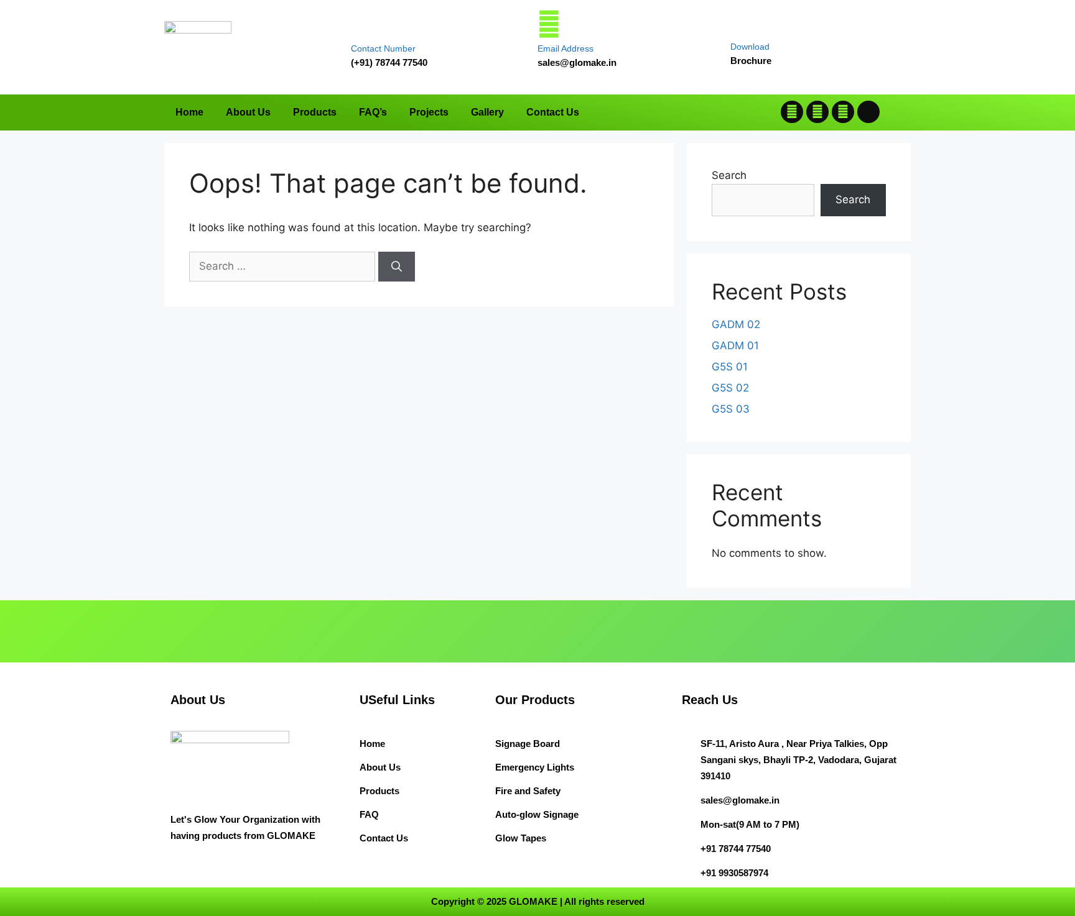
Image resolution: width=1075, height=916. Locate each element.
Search (729, 175)
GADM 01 (735, 345)
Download (750, 47)
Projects (429, 112)
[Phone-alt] (868, 112)
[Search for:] (283, 266)
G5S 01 (730, 366)
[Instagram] (843, 112)
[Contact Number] (362, 23)
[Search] (396, 267)
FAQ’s (373, 112)
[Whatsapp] (792, 112)
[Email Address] (549, 23)
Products (315, 112)
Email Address (565, 48)
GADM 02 (736, 324)
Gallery (487, 112)
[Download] (741, 23)
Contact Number (383, 48)
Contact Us (552, 112)
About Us (248, 112)
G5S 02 (730, 388)
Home (189, 112)
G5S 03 (731, 409)
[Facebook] (817, 112)
